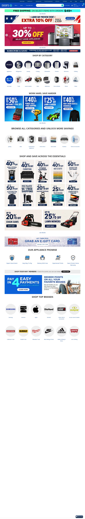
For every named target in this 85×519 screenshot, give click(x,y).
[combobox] (50, 5)
